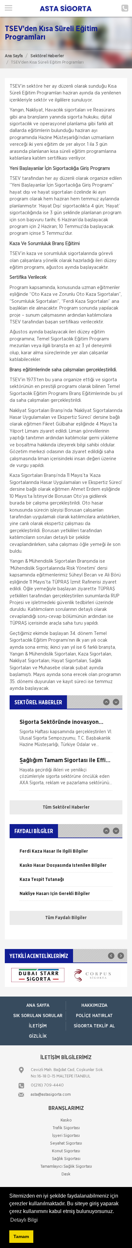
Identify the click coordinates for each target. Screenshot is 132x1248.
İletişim (38, 1026)
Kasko (66, 1120)
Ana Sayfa (14, 56)
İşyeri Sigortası (66, 1136)
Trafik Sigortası (66, 1128)
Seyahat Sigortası (66, 1143)
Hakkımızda (94, 1005)
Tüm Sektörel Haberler (66, 807)
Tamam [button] (21, 1236)
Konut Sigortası (66, 1151)
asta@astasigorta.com (51, 1095)
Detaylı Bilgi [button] (24, 1220)
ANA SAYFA (37, 1005)
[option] (66, 735)
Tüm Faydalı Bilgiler (66, 918)
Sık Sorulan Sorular (37, 1016)
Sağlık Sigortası (66, 1159)
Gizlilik (38, 1036)
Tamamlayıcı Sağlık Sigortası (66, 1167)
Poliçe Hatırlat (94, 1016)
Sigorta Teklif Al (94, 1026)
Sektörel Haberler (47, 56)
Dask (66, 1174)
